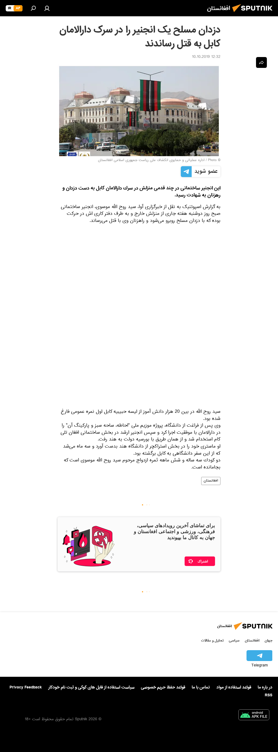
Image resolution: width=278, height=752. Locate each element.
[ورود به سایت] (47, 8)
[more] (261, 62)
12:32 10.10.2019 (206, 57)
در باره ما (265, 687)
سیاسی (234, 640)
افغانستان (211, 481)
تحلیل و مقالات (212, 640)
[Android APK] (253, 715)
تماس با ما (201, 687)
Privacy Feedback (26, 687)
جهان (268, 640)
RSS (268, 695)
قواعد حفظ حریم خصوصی (163, 687)
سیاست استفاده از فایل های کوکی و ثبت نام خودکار (91, 687)
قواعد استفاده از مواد (233, 687)
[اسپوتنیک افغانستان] (254, 13)
